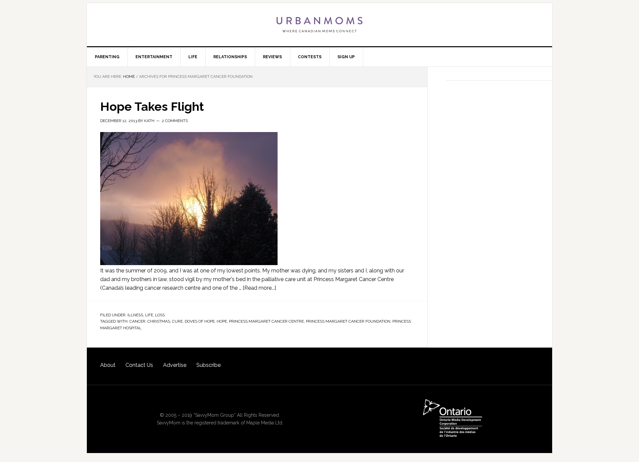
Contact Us (139, 365)
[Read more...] (259, 288)
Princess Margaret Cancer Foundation (348, 321)
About (107, 365)
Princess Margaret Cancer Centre (266, 321)
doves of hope (200, 321)
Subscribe (208, 365)
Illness (135, 315)
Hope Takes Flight (152, 106)
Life (149, 315)
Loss (160, 315)
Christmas (158, 321)
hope (222, 321)
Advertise (174, 365)
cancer (137, 321)
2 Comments (175, 120)
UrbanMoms (319, 25)
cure (177, 321)
